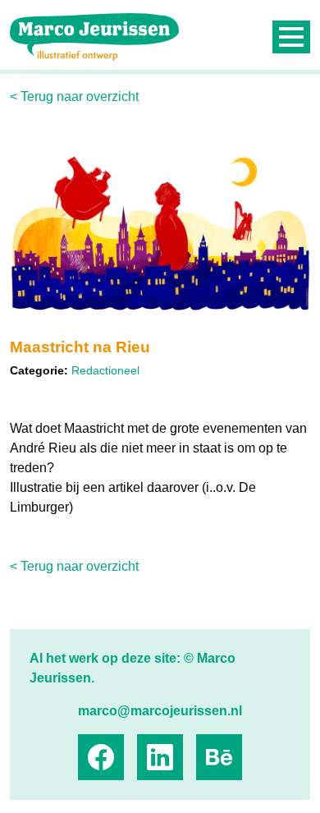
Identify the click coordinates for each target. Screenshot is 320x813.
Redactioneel (105, 371)
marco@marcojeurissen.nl (160, 711)
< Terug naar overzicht (74, 96)
